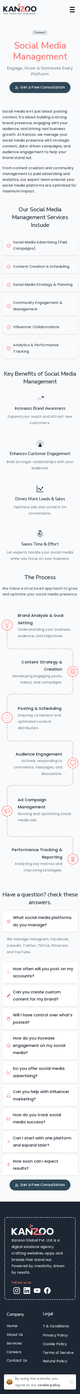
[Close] (71, 1382)
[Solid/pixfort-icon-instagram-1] (17, 1290)
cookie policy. (49, 1385)
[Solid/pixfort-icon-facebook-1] (47, 1290)
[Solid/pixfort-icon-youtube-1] (37, 1290)
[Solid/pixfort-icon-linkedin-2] (27, 1290)
